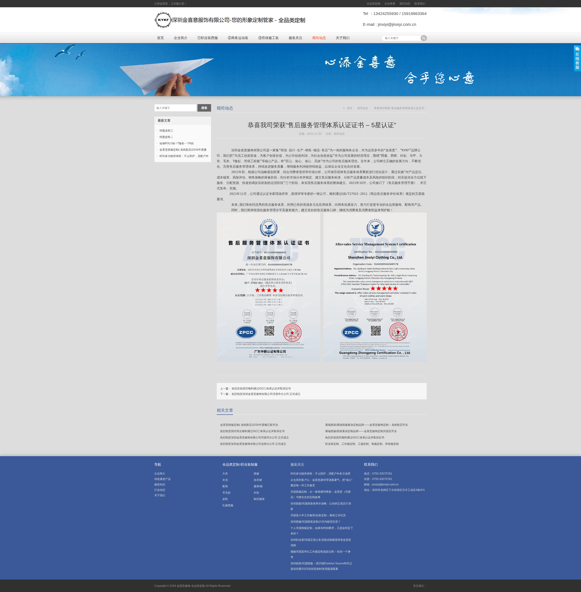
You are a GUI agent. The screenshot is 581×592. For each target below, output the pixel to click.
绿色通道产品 (162, 479)
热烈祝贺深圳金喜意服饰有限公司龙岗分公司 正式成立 (253, 443)
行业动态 (159, 490)
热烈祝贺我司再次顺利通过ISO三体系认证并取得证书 (252, 431)
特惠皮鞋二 (166, 137)
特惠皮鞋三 (166, 130)
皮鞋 (225, 499)
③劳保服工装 (268, 38)
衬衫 (256, 492)
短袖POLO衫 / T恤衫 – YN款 (177, 143)
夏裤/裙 (258, 486)
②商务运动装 (238, 38)
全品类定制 (373, 3)
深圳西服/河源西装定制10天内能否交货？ (315, 521)
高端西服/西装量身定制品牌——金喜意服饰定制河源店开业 (361, 431)
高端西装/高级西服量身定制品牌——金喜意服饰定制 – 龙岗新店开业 (366, 424)
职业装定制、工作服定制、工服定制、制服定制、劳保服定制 (362, 443)
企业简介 (180, 38)
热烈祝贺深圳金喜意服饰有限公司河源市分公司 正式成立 (266, 394)
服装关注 (295, 38)
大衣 (225, 473)
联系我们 (419, 3)
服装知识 (159, 484)
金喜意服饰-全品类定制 (191, 585)
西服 (256, 473)
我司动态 (404, 3)
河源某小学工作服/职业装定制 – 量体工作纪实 (318, 515)
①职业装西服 (207, 38)
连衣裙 (258, 480)
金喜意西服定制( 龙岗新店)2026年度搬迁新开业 (249, 424)
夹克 (225, 480)
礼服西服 (227, 505)
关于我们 (343, 38)
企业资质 (389, 3)
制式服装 (259, 499)
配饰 (225, 486)
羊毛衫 (226, 492)
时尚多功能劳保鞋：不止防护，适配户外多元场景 (320, 473)
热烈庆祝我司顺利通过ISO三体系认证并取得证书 (261, 388)
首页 (160, 38)
